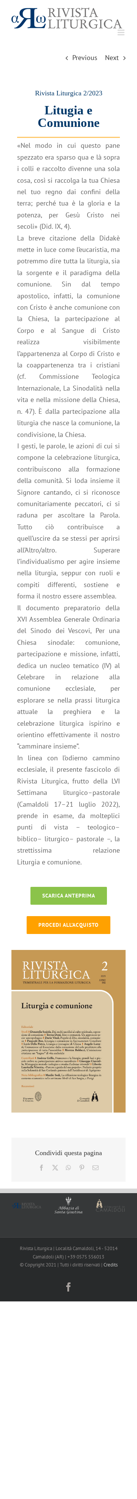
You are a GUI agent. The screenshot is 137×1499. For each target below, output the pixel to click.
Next (112, 56)
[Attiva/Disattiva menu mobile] (122, 31)
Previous (84, 56)
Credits (111, 1263)
